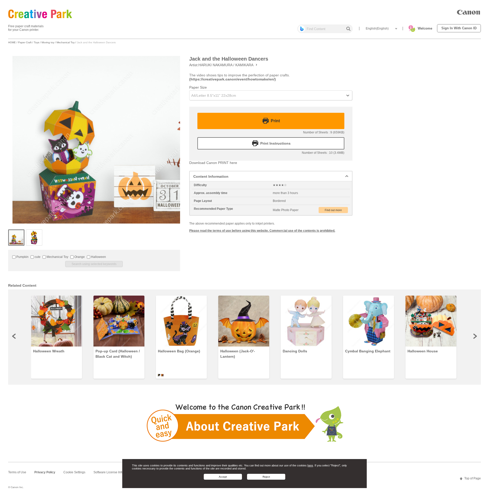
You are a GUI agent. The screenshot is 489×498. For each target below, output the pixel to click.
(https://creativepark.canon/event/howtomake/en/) (232, 79)
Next (475, 336)
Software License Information (113, 472)
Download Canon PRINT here (213, 163)
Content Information (210, 176)
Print (275, 121)
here (310, 465)
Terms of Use (17, 472)
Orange (79, 257)
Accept (223, 476)
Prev (14, 336)
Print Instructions (275, 143)
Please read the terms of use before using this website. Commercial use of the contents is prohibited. (262, 230)
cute (37, 257)
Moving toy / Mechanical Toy (58, 42)
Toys (36, 42)
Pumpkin (22, 257)
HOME (12, 42)
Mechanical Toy (57, 257)
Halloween (98, 257)
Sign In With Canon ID (459, 28)
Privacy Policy (44, 472)
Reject (266, 476)
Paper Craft (25, 42)
